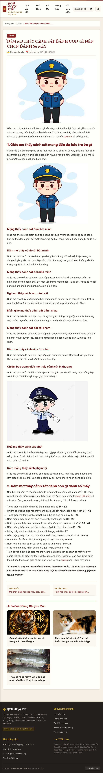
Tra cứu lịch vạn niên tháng (14, 753)
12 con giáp (68, 8)
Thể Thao (38, 7)
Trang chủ (9, 23)
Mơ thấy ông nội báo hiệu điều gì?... (27, 591)
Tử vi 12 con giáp (61, 723)
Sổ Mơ (47, 7)
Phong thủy (58, 7)
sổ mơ (64, 560)
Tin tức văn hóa (60, 732)
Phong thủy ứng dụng (63, 727)
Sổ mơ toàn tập (60, 719)
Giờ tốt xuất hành (10, 758)
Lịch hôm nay (59, 714)
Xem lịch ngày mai (12, 749)
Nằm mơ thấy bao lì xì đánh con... (72, 591)
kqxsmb (67, 136)
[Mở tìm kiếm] (97, 9)
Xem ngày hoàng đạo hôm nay (18, 744)
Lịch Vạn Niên (27, 8)
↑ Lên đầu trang (92, 768)
